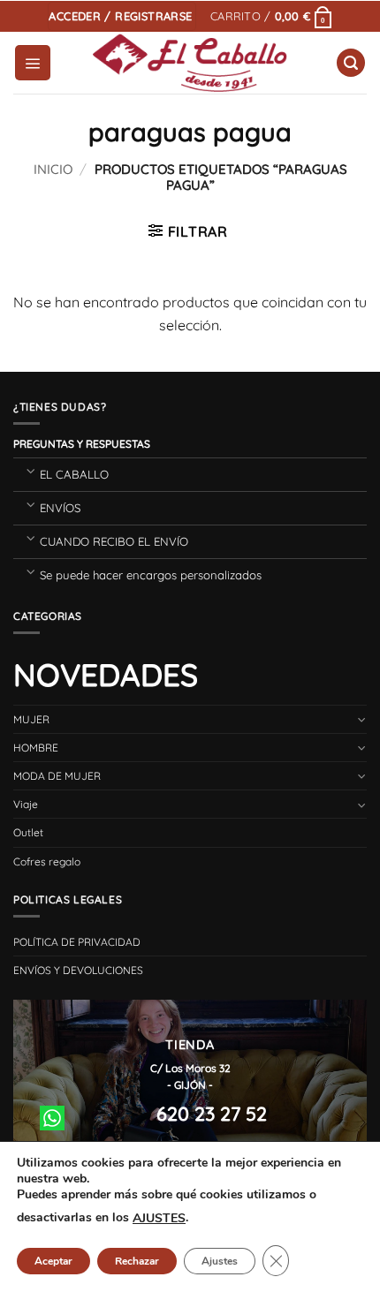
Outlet (28, 832)
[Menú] (32, 62)
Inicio (53, 169)
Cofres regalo (46, 861)
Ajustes (219, 1261)
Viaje (25, 804)
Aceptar (53, 1261)
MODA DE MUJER (57, 775)
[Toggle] (30, 470)
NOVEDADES (105, 674)
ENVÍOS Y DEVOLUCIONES (78, 970)
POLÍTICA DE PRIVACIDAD (77, 941)
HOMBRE (35, 747)
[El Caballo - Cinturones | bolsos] (190, 63)
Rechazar (137, 1261)
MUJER (31, 719)
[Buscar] (351, 63)
